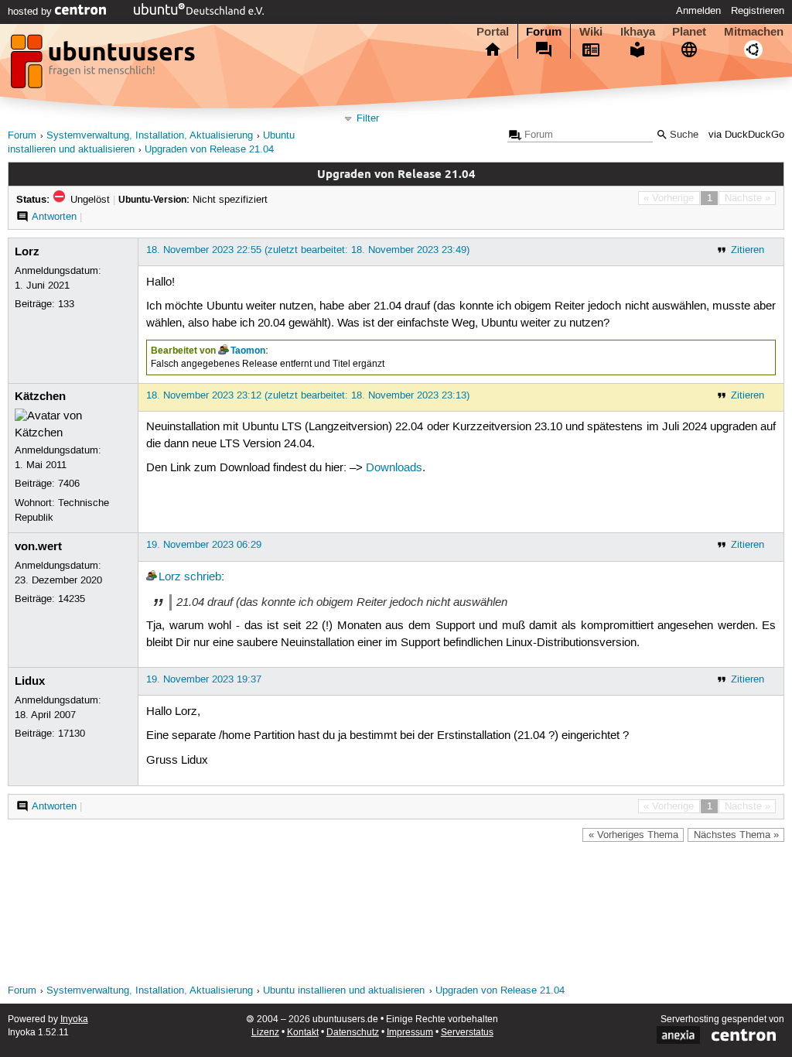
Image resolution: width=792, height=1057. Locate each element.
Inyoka (74, 1019)
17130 (71, 733)
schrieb (202, 577)
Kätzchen (40, 396)
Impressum (410, 1032)
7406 (69, 483)
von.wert (38, 546)
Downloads (394, 468)
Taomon (247, 350)
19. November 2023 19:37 (203, 679)
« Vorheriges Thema (633, 835)
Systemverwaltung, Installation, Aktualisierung (149, 136)
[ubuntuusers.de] (104, 66)
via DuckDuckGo (746, 135)
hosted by (31, 11)
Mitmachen (753, 31)
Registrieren (757, 11)
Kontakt (303, 1032)
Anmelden (698, 11)
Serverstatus (467, 1032)
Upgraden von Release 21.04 (209, 150)
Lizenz (265, 1032)
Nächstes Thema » (736, 835)
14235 (71, 599)
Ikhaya (637, 31)
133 (66, 304)
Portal (492, 31)
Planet (689, 31)
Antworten (54, 216)
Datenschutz (352, 1032)
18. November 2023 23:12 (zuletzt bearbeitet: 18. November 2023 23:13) (307, 395)
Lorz (27, 251)
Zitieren (747, 250)
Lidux (30, 681)
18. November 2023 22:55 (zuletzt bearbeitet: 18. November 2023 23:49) (307, 250)
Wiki (591, 31)
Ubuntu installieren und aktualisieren (344, 991)
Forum (544, 31)
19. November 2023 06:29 (203, 545)
